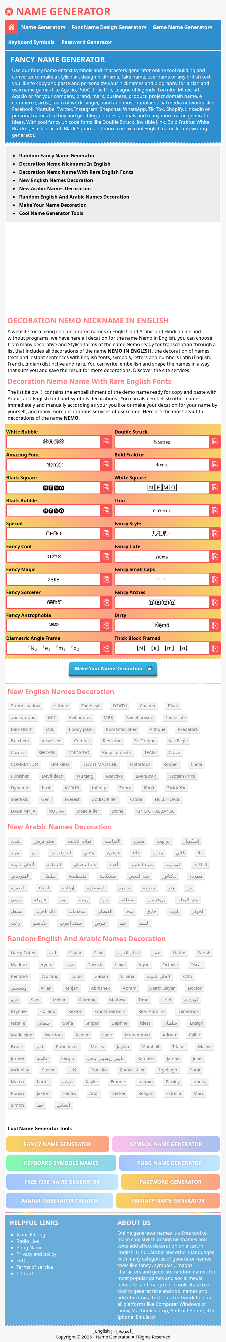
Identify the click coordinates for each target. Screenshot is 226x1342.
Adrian (169, 1035)
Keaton (75, 1011)
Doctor (195, 988)
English (102, 1331)
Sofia (68, 1023)
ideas (145, 1023)
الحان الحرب (128, 953)
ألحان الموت (22, 864)
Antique (157, 729)
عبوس (101, 923)
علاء (136, 853)
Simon (17, 1105)
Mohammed (137, 1035)
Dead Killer (88, 811)
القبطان (105, 911)
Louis (77, 976)
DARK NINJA (23, 811)
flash (46, 788)
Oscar (196, 964)
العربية (125, 1331)
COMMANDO (24, 764)
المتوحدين (20, 876)
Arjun (143, 964)
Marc (199, 1093)
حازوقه (40, 899)
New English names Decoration (56, 180)
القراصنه (112, 841)
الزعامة (54, 864)
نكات (73, 1070)
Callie (194, 1035)
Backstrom (22, 729)
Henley (69, 1093)
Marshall (150, 1046)
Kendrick (20, 976)
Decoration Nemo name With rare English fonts (76, 172)
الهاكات (200, 864)
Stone (117, 811)
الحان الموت (158, 976)
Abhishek (100, 988)
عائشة (42, 1058)
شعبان (44, 1023)
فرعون (113, 853)
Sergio (67, 1058)
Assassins (51, 740)
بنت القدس (139, 876)
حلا (200, 853)
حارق (151, 911)
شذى (16, 841)
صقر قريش (44, 841)
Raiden (82, 1035)
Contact (25, 1273)
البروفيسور (61, 853)
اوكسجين (19, 988)
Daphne (119, 1023)
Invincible (176, 717)
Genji (46, 799)
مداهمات (77, 911)
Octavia (170, 964)
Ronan (17, 1093)
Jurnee (17, 1058)
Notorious (140, 764)
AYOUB (71, 788)
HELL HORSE (167, 799)
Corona (18, 752)
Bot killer (60, 764)
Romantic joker (121, 729)
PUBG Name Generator (169, 1162)
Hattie (179, 953)
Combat (82, 740)
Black (173, 705)
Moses (97, 1046)
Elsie (98, 953)
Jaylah (123, 1046)
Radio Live (27, 1241)
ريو (35, 853)
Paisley (173, 1081)
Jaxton (43, 1093)
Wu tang (84, 776)
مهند (15, 853)
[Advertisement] (113, 268)
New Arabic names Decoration (55, 188)
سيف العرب (71, 923)
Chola (196, 764)
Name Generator (63, 11)
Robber (170, 764)
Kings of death (116, 752)
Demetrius (188, 1011)
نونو (63, 899)
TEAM (150, 752)
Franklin (98, 1070)
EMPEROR (146, 776)
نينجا (129, 911)
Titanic (178, 1046)
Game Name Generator (181, 27)
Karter (43, 1081)
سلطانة (127, 899)
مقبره (138, 841)
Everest (72, 799)
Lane (107, 1035)
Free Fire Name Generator (62, 1181)
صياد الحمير (142, 864)
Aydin (46, 964)
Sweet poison (139, 717)
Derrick (94, 964)
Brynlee (18, 1011)
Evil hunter (80, 717)
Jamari (173, 1058)
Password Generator (87, 42)
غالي (180, 853)
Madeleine (21, 1035)
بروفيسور (156, 899)
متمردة (196, 876)
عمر (156, 953)
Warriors (54, 1035)
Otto (187, 976)
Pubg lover (67, 1046)
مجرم (158, 853)
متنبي (89, 853)
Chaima (147, 705)
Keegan (145, 1093)
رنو (171, 888)
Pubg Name (29, 1247)
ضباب (67, 1081)
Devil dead (52, 776)
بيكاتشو (40, 923)
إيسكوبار (191, 841)
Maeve (205, 1046)
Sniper (92, 1023)
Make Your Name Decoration (53, 205)
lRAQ (149, 788)
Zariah (101, 976)
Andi (94, 1093)
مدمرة (124, 888)
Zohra (125, 788)
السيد (144, 923)
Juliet (198, 1058)
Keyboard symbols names (61, 1162)
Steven (49, 1070)
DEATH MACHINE (99, 764)
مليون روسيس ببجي (105, 1058)
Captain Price (182, 776)
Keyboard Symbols (31, 42)
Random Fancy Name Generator (57, 155)
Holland (47, 1011)
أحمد (113, 864)
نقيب (70, 964)
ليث (52, 953)
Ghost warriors (110, 1011)
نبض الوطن (187, 899)
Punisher (20, 776)
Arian (46, 988)
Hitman (60, 705)
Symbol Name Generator (166, 1144)
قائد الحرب (45, 911)
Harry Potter (23, 953)
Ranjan (71, 988)
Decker (119, 1093)
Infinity (99, 788)
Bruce (17, 1046)
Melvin (60, 1000)
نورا (104, 899)
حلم (123, 923)
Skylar (75, 953)
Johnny (199, 1081)
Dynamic (20, 788)
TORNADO (78, 752)
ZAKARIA (176, 788)
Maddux (19, 964)
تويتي (16, 899)
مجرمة (149, 888)
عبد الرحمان (85, 864)
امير (39, 1046)
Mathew (117, 1000)
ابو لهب (164, 841)
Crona (136, 799)
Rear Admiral (151, 1011)
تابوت (174, 911)
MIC (52, 717)
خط (40, 1105)
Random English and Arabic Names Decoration (74, 197)
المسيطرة (96, 888)
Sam (35, 1000)
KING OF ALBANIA (155, 811)
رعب (15, 923)
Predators (188, 729)
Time (143, 1000)
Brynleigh (167, 1070)
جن (189, 888)
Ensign (196, 1023)
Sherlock (19, 799)
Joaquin (145, 1081)
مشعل (16, 911)
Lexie (120, 964)
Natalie (18, 1023)
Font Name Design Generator (108, 27)
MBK (108, 717)
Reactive (114, 776)
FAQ (21, 1260)
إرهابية (68, 888)
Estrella (173, 1093)
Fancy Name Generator (58, 1144)
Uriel (166, 1000)
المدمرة (18, 888)
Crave (174, 752)
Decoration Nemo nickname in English (65, 164)
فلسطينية (78, 876)
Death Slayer (162, 988)
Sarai (195, 1070)
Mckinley (20, 1070)
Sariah (204, 953)
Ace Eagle (178, 740)
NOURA (56, 811)
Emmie (118, 1081)
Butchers (20, 740)
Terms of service (34, 1267)
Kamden (145, 1058)
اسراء (44, 888)
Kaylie (92, 1081)
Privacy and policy (36, 1254)
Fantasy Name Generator (168, 1200)
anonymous (23, 717)
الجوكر (198, 911)
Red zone (112, 740)
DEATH (120, 705)
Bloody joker (80, 729)
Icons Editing (30, 1234)
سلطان (49, 876)
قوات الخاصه (79, 841)
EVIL (50, 729)
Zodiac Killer (104, 799)
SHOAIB (47, 752)
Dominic (87, 1000)
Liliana (127, 976)
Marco (17, 1081)
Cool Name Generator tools (51, 213)
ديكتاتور (169, 876)
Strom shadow (25, 705)
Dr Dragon (145, 740)
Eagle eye (90, 705)
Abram (130, 988)
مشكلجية (107, 876)
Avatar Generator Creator (60, 1200)
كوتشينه (173, 864)
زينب (83, 899)
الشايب (63, 1105)
